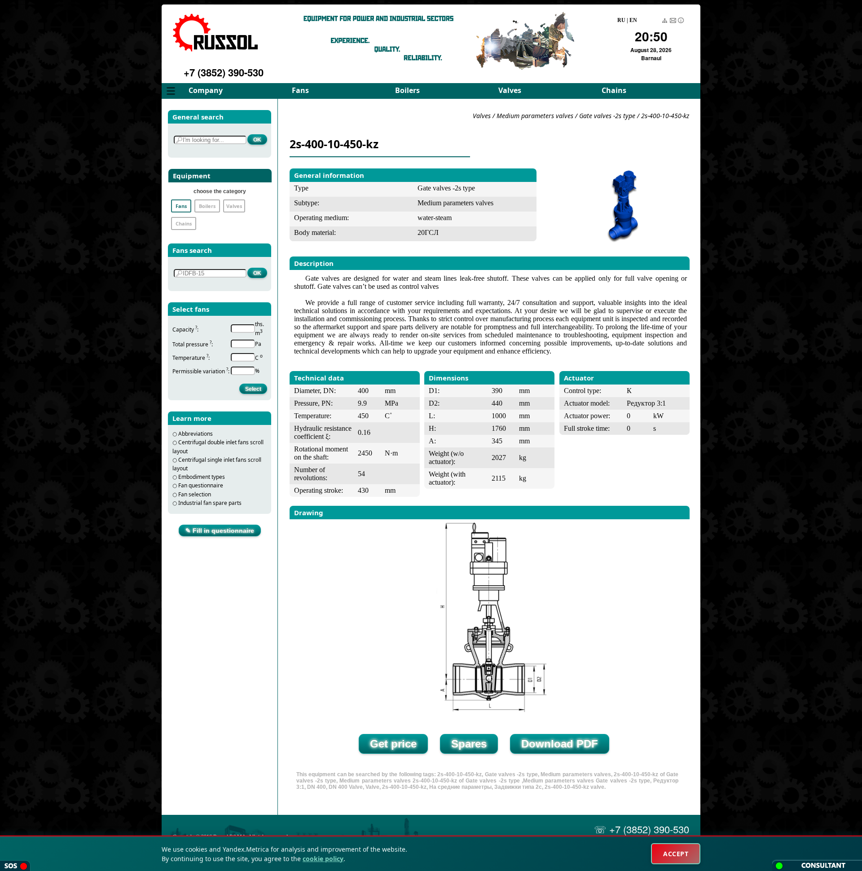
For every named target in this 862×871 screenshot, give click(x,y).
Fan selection (194, 494)
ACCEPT (675, 853)
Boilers (407, 90)
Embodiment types (201, 477)
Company (206, 90)
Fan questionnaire (200, 485)
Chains (614, 90)
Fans (300, 90)
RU (621, 20)
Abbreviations (195, 434)
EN (633, 20)
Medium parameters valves (536, 115)
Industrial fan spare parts (210, 503)
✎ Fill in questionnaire (219, 530)
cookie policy (323, 858)
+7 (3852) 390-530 (224, 72)
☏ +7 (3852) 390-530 (641, 829)
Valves (509, 90)
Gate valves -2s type (607, 115)
